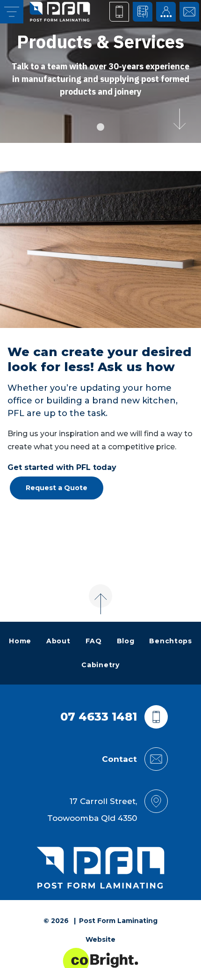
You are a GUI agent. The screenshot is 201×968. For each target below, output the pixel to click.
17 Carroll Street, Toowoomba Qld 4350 (92, 810)
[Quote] (142, 11)
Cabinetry (100, 665)
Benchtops (170, 641)
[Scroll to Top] (100, 596)
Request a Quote (56, 488)
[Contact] (189, 11)
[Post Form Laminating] (59, 11)
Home (20, 641)
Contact (119, 759)
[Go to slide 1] (100, 127)
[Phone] (119, 11)
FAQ (94, 641)
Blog (126, 641)
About (58, 641)
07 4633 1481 (98, 716)
